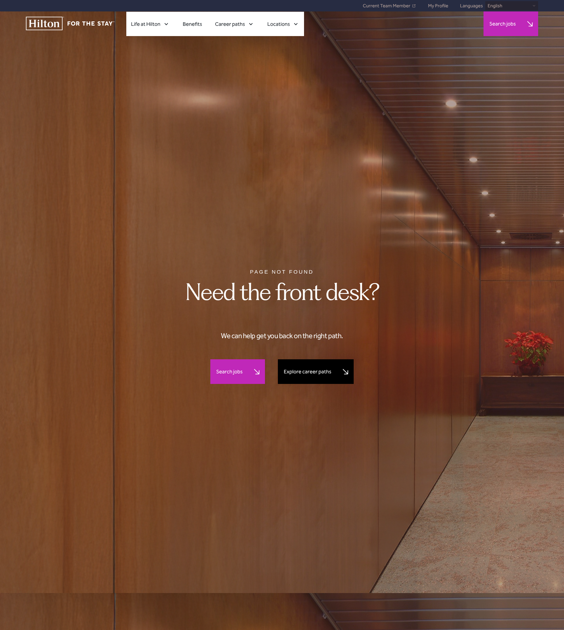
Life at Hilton (145, 24)
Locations (278, 24)
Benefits (192, 24)
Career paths (230, 24)
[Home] (70, 24)
